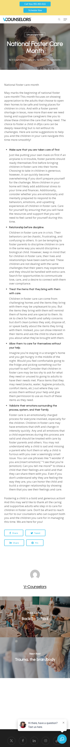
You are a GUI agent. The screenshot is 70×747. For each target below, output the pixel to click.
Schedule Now (35, 10)
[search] (59, 19)
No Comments (54, 59)
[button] (65, 19)
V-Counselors (18, 59)
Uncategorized (35, 34)
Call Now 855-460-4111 (35, 4)
